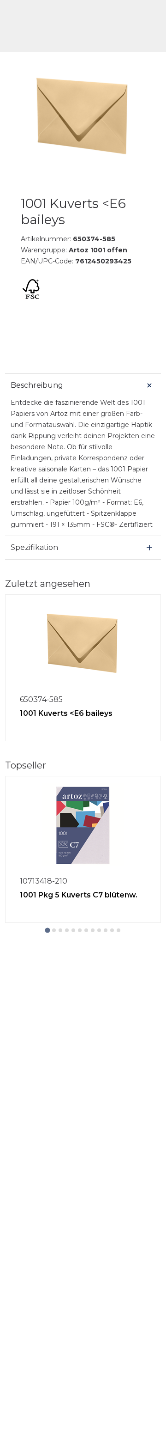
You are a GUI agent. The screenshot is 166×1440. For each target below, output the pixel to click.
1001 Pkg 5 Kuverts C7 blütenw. (78, 895)
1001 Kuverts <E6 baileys (66, 713)
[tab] (47, 930)
